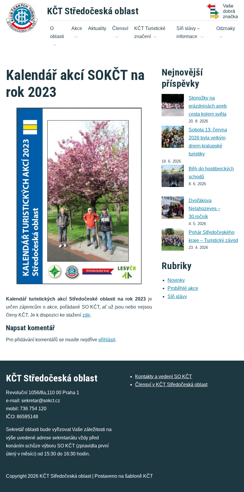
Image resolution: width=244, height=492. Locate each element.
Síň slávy (177, 296)
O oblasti (57, 32)
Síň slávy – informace (188, 32)
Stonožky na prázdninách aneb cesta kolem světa (208, 106)
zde (86, 314)
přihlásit (106, 339)
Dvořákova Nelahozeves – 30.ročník (204, 208)
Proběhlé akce (183, 288)
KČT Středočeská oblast (92, 11)
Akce (76, 28)
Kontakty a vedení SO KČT (163, 376)
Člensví (120, 28)
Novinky (176, 280)
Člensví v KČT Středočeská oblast (171, 384)
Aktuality (97, 28)
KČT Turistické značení (149, 32)
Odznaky (225, 28)
